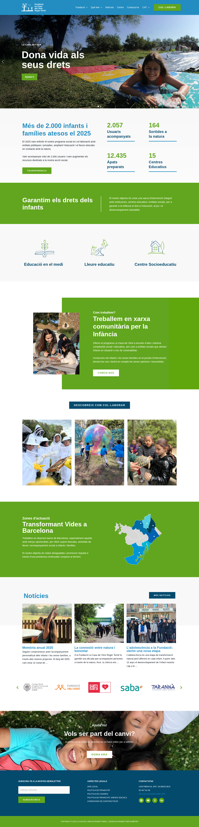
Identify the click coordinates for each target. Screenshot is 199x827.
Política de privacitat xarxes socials (107, 797)
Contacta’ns (133, 7)
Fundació (80, 7)
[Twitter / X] (154, 800)
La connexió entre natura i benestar (94, 649)
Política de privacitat (98, 790)
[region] (99, 61)
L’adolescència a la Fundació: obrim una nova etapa (150, 649)
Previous (17, 687)
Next (181, 687)
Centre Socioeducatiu (155, 264)
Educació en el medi (43, 264)
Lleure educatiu (99, 264)
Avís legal (92, 786)
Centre (120, 7)
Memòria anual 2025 (37, 647)
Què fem (95, 7)
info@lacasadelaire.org (152, 794)
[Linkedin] (161, 800)
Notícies (109, 7)
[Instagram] (141, 800)
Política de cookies (97, 794)
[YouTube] (148, 800)
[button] (86, 7)
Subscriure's (31, 800)
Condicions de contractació (102, 801)
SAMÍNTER (134, 822)
